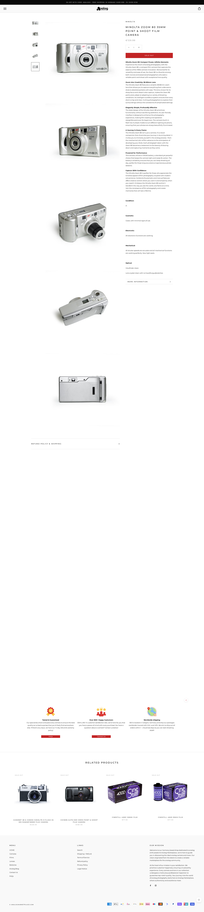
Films (11, 857)
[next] (196, 796)
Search (80, 850)
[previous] (7, 796)
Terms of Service (83, 857)
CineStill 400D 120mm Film (125, 817)
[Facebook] (150, 885)
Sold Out (149, 55)
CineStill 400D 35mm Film (170, 817)
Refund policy (82, 861)
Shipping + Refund (84, 854)
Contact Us (101, 736)
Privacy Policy (82, 865)
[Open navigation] (5, 9)
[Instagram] (155, 885)
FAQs (51, 736)
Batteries (12, 865)
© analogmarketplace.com (21, 904)
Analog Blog (14, 869)
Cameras (12, 854)
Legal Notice (82, 869)
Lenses (12, 861)
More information (138, 282)
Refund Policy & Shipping (46, 444)
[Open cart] (199, 8)
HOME (12, 850)
